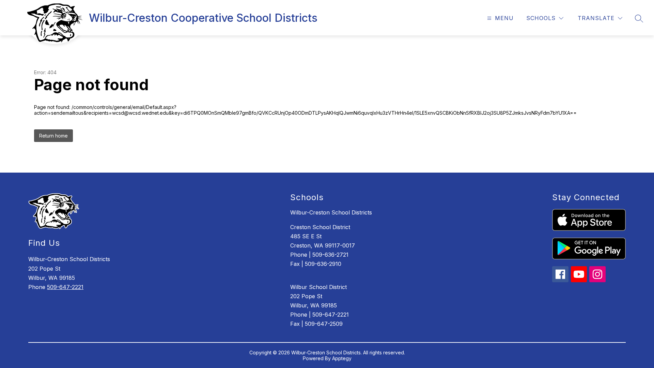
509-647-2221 (65, 287)
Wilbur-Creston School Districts (331, 212)
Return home (53, 136)
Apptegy (342, 358)
